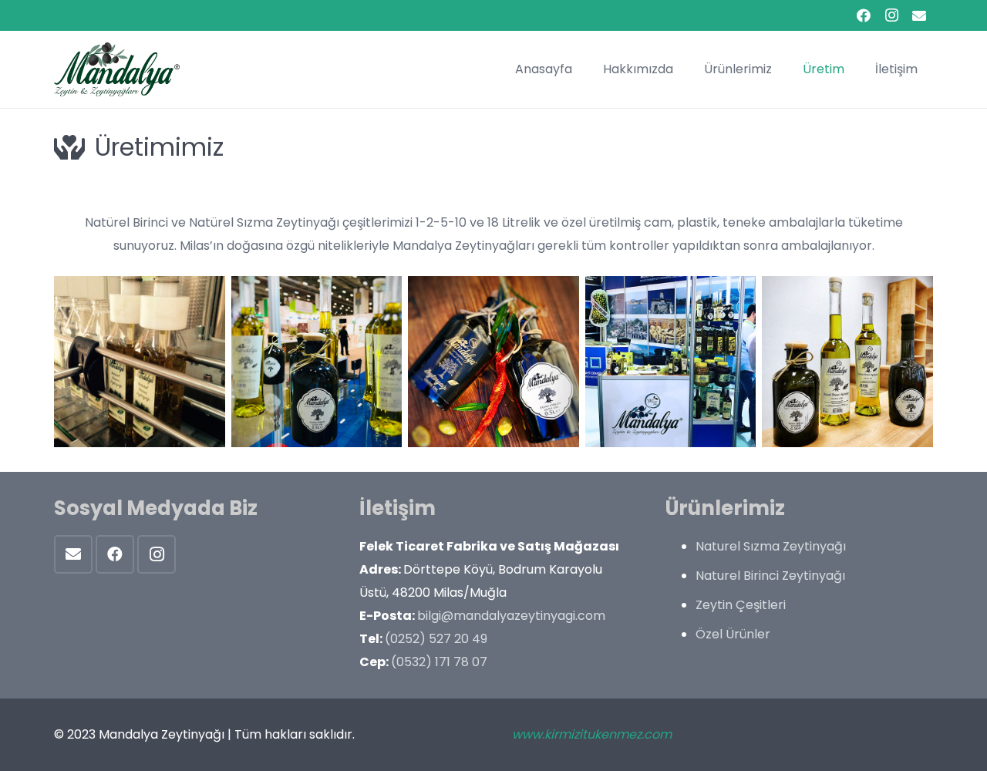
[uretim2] (317, 361)
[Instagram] (891, 15)
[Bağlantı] (117, 69)
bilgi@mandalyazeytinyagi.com (511, 616)
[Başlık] (919, 15)
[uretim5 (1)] (139, 361)
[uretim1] (493, 361)
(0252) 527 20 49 (436, 639)
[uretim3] (670, 361)
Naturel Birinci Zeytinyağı (770, 575)
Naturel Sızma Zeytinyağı (771, 546)
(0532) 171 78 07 (439, 662)
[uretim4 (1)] (847, 361)
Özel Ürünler (733, 634)
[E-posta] (73, 554)
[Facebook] (864, 15)
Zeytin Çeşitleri (741, 605)
